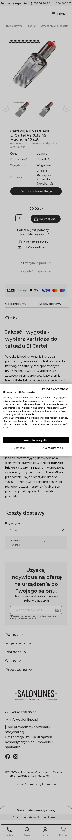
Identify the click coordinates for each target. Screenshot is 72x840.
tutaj (5, 427)
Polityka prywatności (55, 388)
